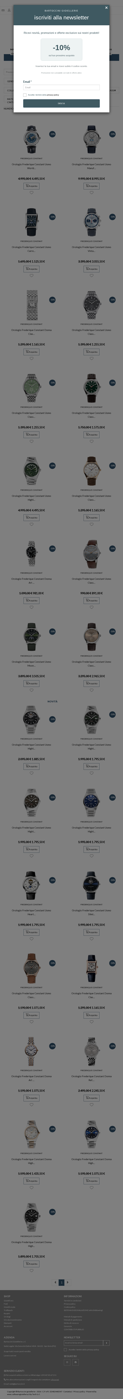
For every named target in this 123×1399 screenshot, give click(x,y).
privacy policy (53, 95)
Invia (61, 103)
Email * (27, 81)
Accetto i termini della (43, 95)
